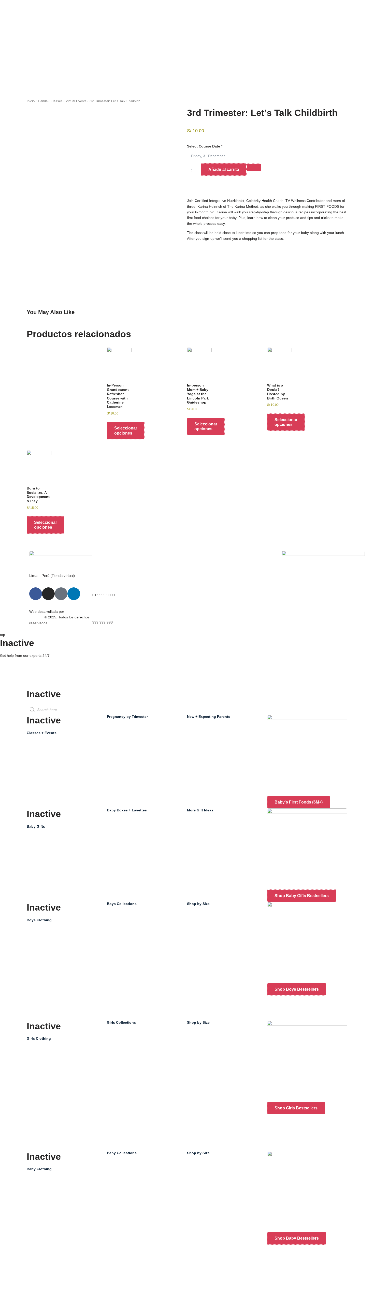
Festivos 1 (200, 835)
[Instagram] (48, 593)
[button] (188, 258)
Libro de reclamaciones (305, 615)
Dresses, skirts (43, 1075)
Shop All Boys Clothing (50, 933)
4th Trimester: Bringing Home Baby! (140, 765)
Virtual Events (76, 101)
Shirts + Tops (42, 1205)
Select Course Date (203, 146)
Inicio (31, 101)
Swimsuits (40, 1275)
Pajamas (39, 1287)
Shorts (37, 980)
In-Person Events (46, 769)
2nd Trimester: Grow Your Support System (146, 741)
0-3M (196, 1178)
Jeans (36, 1003)
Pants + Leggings (46, 1217)
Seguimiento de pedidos (306, 604)
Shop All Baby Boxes (128, 823)
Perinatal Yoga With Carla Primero (219, 730)
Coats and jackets (46, 945)
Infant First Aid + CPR (209, 741)
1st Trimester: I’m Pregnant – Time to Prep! (146, 730)
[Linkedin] (73, 593)
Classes (57, 101)
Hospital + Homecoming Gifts (55, 863)
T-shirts (38, 991)
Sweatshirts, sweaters (49, 1098)
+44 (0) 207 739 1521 (17, 664)
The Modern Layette (128, 847)
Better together (124, 952)
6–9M (196, 1201)
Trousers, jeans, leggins (51, 1110)
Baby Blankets (203, 847)
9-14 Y (197, 929)
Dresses (38, 1240)
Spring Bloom (123, 917)
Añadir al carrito (223, 169)
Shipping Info (10, 686)
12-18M (198, 1224)
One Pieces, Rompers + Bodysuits (59, 1194)
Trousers (39, 968)
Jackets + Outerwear (48, 1264)
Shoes (37, 1145)
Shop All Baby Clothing (50, 1182)
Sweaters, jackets (46, 1015)
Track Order (9, 674)
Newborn (199, 1166)
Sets (35, 1122)
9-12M (197, 1213)
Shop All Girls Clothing (49, 1052)
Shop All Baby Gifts (47, 839)
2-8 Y (196, 917)
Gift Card (199, 823)
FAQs (4, 680)
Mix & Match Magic (127, 929)
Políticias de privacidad (179, 597)
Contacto (231, 592)
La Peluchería (235, 580)
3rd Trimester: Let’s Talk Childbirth (139, 753)
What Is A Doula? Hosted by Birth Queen (224, 753)
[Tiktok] (61, 593)
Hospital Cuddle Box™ (130, 835)
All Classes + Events (48, 746)
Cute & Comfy (123, 940)
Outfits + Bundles (45, 874)
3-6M (196, 1189)
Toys (195, 858)
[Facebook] (35, 593)
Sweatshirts (41, 956)
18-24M (198, 1236)
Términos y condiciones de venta (182, 582)
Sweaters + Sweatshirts (50, 1252)
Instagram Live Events (50, 781)
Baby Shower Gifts (47, 851)
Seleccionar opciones (125, 430)
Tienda (43, 101)
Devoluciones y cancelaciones (185, 609)
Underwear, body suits (50, 1134)
